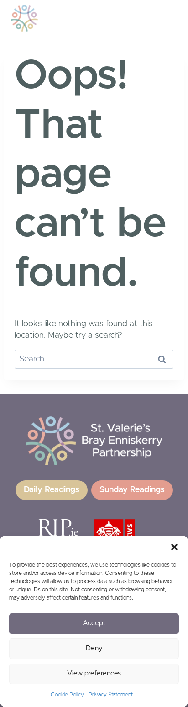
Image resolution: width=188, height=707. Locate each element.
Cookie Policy (67, 694)
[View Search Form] (136, 18)
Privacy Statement (111, 694)
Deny (94, 648)
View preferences (94, 673)
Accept (94, 623)
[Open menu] (159, 18)
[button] (174, 547)
